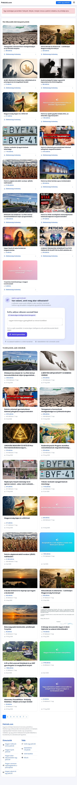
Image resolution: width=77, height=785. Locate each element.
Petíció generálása (18, 334)
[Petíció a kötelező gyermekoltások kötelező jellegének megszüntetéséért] (57, 141)
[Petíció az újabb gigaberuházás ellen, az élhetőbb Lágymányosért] (57, 108)
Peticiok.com (6, 3)
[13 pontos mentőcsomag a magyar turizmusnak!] (20, 276)
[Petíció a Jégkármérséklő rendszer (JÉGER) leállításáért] (20, 175)
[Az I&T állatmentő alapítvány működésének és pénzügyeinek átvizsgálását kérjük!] (20, 74)
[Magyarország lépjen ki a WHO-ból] (20, 107)
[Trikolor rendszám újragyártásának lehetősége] (20, 141)
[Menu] (74, 2)
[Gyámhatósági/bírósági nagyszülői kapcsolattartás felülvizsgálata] (57, 74)
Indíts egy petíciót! (64, 2)
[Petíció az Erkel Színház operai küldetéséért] (57, 174)
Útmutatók (7, 740)
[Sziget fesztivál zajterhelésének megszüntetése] (20, 242)
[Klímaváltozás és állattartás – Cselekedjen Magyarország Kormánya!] (57, 40)
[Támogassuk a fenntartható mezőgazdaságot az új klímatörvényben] (20, 40)
